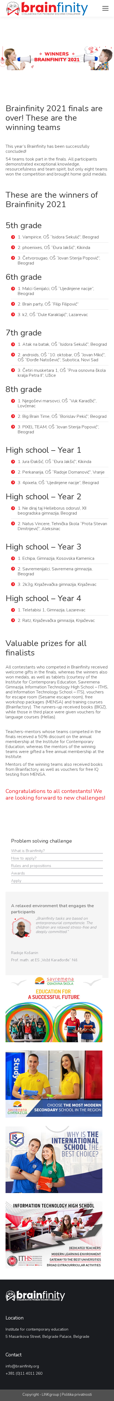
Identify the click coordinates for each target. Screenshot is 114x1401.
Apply (16, 880)
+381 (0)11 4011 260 (24, 1373)
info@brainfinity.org (22, 1366)
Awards (18, 873)
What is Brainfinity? (28, 850)
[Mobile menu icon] (105, 8)
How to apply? (24, 858)
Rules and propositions (31, 865)
